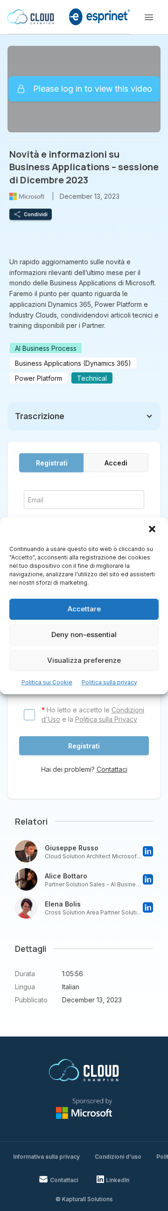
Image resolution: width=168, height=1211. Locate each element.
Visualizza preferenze (84, 660)
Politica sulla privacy (109, 682)
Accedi (116, 463)
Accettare (84, 608)
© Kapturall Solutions (84, 1199)
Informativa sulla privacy (46, 1156)
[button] (153, 530)
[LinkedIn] (148, 851)
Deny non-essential (84, 634)
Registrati (52, 463)
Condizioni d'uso (118, 1156)
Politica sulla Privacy (106, 719)
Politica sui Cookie (46, 682)
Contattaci (112, 769)
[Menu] (149, 17)
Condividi (36, 214)
